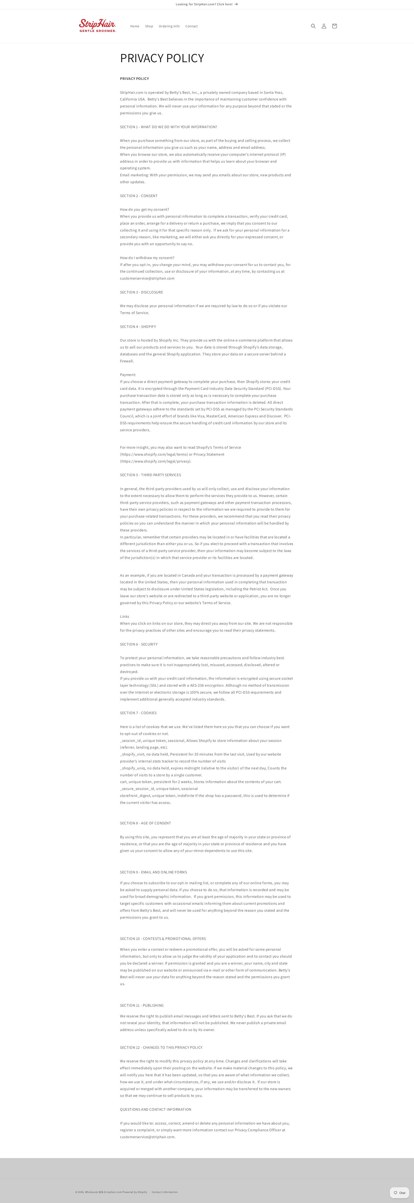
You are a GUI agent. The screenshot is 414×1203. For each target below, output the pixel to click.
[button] (313, 26)
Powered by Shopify (134, 1192)
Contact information (165, 1192)
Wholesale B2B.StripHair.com (103, 1192)
